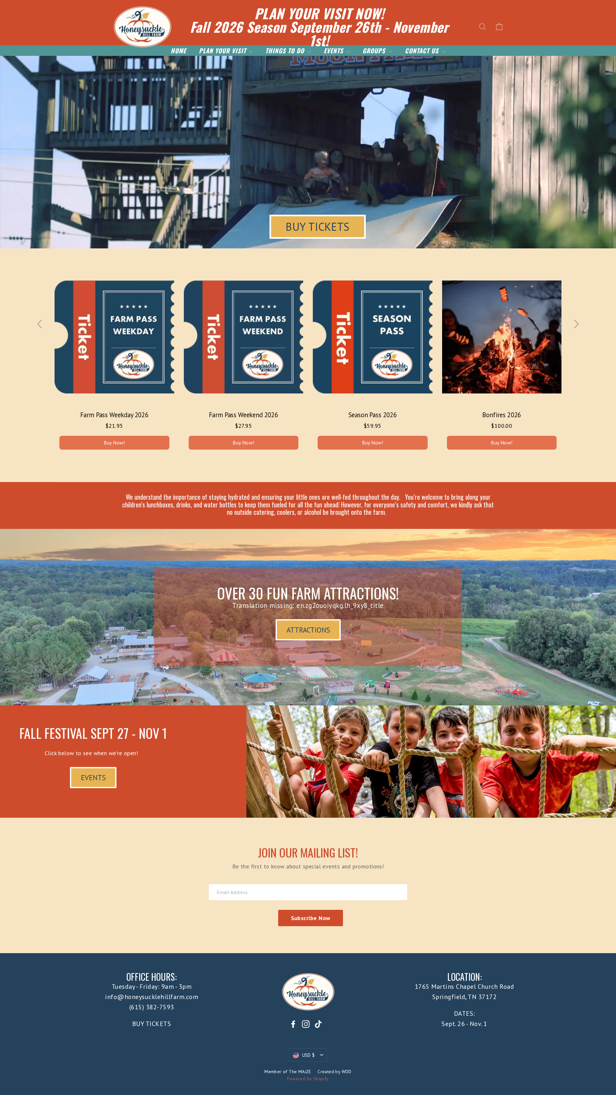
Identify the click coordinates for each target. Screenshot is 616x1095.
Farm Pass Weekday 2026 (114, 414)
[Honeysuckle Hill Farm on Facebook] (293, 1024)
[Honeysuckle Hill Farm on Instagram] (306, 1024)
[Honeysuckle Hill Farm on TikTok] (318, 1024)
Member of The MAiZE (287, 1071)
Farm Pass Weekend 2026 (243, 414)
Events (334, 50)
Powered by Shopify (308, 1079)
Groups (375, 50)
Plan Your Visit (223, 50)
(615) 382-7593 (151, 1007)
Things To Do (285, 50)
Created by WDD (335, 1071)
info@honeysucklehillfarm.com (151, 997)
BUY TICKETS (151, 1024)
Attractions (308, 629)
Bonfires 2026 (501, 414)
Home (178, 50)
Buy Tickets (317, 227)
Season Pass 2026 (372, 414)
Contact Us (422, 50)
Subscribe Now (310, 918)
